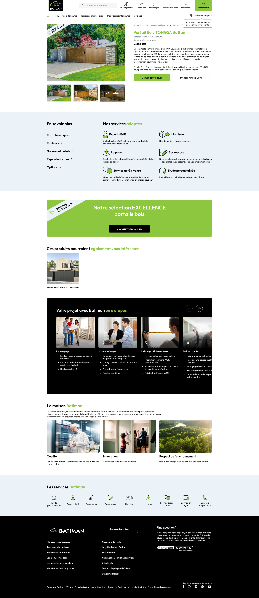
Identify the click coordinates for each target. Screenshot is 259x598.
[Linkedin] (196, 586)
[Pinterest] (202, 587)
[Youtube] (209, 587)
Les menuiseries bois (57, 557)
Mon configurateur (120, 529)
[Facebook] (183, 587)
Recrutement (108, 552)
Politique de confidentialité (131, 587)
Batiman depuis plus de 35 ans (116, 568)
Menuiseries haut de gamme (60, 568)
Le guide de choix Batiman (114, 547)
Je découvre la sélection (129, 228)
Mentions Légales (105, 587)
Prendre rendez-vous (191, 77)
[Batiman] (74, 531)
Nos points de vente (111, 541)
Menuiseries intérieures (58, 552)
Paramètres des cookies (159, 587)
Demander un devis (152, 77)
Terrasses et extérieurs (58, 547)
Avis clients (107, 563)
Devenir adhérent (110, 573)
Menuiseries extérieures (58, 541)
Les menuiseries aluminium (60, 563)
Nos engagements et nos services (118, 557)
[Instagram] (189, 586)
